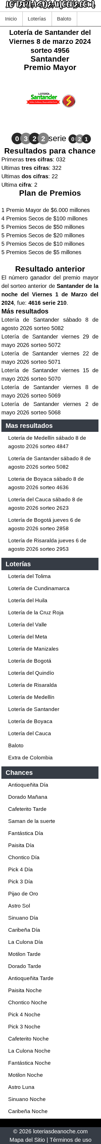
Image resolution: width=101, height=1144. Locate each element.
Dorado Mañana (27, 797)
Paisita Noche (25, 990)
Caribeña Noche (28, 1111)
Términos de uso (70, 1140)
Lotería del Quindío (31, 673)
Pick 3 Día (20, 881)
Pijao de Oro (23, 894)
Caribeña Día (24, 930)
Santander (50, 59)
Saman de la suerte (31, 821)
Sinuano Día (23, 918)
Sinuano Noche (27, 1099)
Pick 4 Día (20, 869)
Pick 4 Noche (24, 1014)
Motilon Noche (25, 1075)
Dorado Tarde (24, 966)
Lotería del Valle (27, 625)
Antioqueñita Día (28, 785)
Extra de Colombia (30, 758)
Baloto (64, 19)
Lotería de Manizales (33, 649)
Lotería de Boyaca (30, 721)
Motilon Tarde (24, 954)
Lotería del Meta (27, 637)
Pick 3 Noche (24, 1027)
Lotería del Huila (27, 600)
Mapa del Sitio (27, 1140)
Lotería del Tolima (29, 576)
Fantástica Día (25, 833)
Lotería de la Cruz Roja (36, 612)
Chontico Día (24, 857)
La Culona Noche (29, 1051)
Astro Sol (19, 906)
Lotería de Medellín (31, 697)
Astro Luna (21, 1087)
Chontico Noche (27, 1002)
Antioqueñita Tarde (31, 978)
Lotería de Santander (33, 709)
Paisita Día (21, 845)
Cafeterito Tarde (27, 809)
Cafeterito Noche (28, 1039)
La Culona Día (25, 942)
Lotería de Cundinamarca (39, 588)
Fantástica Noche (29, 1063)
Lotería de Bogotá (29, 661)
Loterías (37, 19)
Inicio (11, 19)
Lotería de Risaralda (32, 685)
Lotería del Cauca (29, 733)
